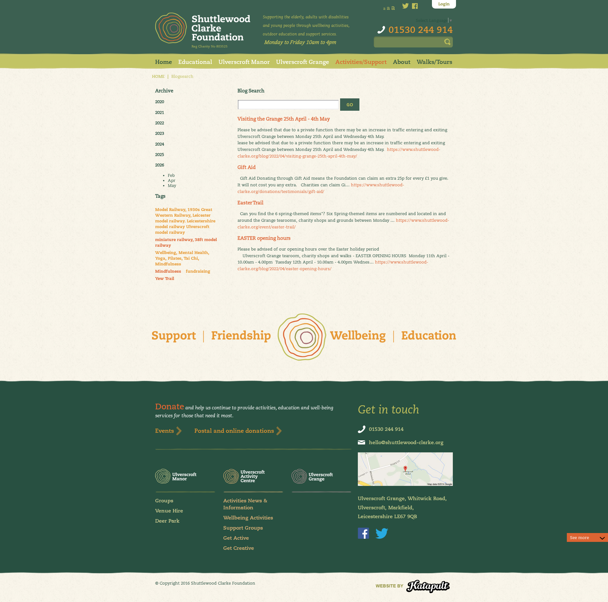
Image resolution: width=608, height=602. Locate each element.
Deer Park (167, 521)
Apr (171, 180)
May (172, 185)
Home (163, 61)
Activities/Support (361, 61)
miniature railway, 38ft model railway (186, 242)
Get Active (236, 538)
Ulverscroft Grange (302, 61)
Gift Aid (247, 167)
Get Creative (238, 548)
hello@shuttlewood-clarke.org (406, 442)
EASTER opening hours (264, 238)
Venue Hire (169, 511)
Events (164, 430)
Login (444, 4)
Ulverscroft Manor (244, 61)
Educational (195, 61)
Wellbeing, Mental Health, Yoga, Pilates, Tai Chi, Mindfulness (182, 258)
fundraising (198, 271)
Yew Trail (164, 279)
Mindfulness (168, 271)
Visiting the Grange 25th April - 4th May (284, 119)
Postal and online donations (234, 430)
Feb (171, 175)
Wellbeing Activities (248, 518)
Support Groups (243, 528)
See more (579, 537)
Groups (164, 501)
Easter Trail (250, 203)
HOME (158, 76)
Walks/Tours (434, 61)
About (401, 61)
